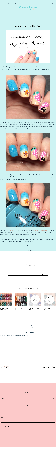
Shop (14, 3)
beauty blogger (22, 270)
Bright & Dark (5, 367)
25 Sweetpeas (6, 270)
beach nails (12, 270)
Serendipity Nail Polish (40, 230)
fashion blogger (40, 270)
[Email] (43, 274)
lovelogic (40, 455)
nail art (46, 270)
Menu (3, 3)
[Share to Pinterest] (33, 274)
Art (9, 3)
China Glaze (11, 230)
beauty (17, 270)
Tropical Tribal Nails (48, 367)
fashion (34, 270)
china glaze (29, 270)
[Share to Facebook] (13, 274)
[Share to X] (23, 274)
